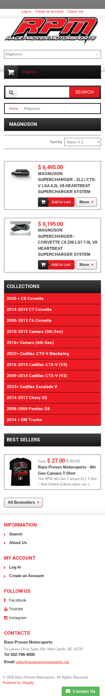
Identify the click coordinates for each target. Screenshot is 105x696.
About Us (18, 542)
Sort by (56, 142)
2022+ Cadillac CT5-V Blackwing (38, 353)
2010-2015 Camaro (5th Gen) (35, 331)
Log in (26, 11)
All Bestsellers (21, 502)
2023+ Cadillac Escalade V (32, 386)
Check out (75, 11)
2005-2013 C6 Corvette (29, 320)
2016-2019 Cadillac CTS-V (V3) (37, 364)
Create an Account (26, 575)
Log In (15, 567)
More (84, 202)
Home (13, 108)
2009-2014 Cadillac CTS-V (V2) (37, 375)
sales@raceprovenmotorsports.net (42, 662)
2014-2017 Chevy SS (27, 397)
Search (15, 534)
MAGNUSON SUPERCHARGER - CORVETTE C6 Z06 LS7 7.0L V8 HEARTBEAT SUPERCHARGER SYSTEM (67, 242)
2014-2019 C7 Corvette (29, 309)
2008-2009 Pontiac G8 (28, 408)
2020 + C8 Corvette (25, 298)
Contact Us (83, 691)
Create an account (49, 11)
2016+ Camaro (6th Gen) (30, 342)
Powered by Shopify (18, 683)
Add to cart (61, 202)
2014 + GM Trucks (24, 419)
